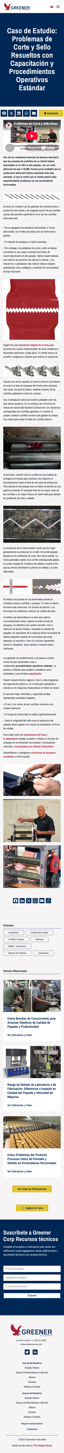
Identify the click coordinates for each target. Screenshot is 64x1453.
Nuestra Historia (32, 1367)
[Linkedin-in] (35, 1352)
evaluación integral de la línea (33, 345)
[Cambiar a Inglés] (51, 7)
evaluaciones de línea (35, 734)
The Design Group (42, 1445)
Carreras (32, 1382)
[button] (4, 113)
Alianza (32, 1377)
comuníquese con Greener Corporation (34, 746)
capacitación (35, 673)
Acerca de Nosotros (32, 1363)
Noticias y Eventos (32, 1386)
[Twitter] (27, 1352)
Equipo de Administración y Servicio (32, 1372)
